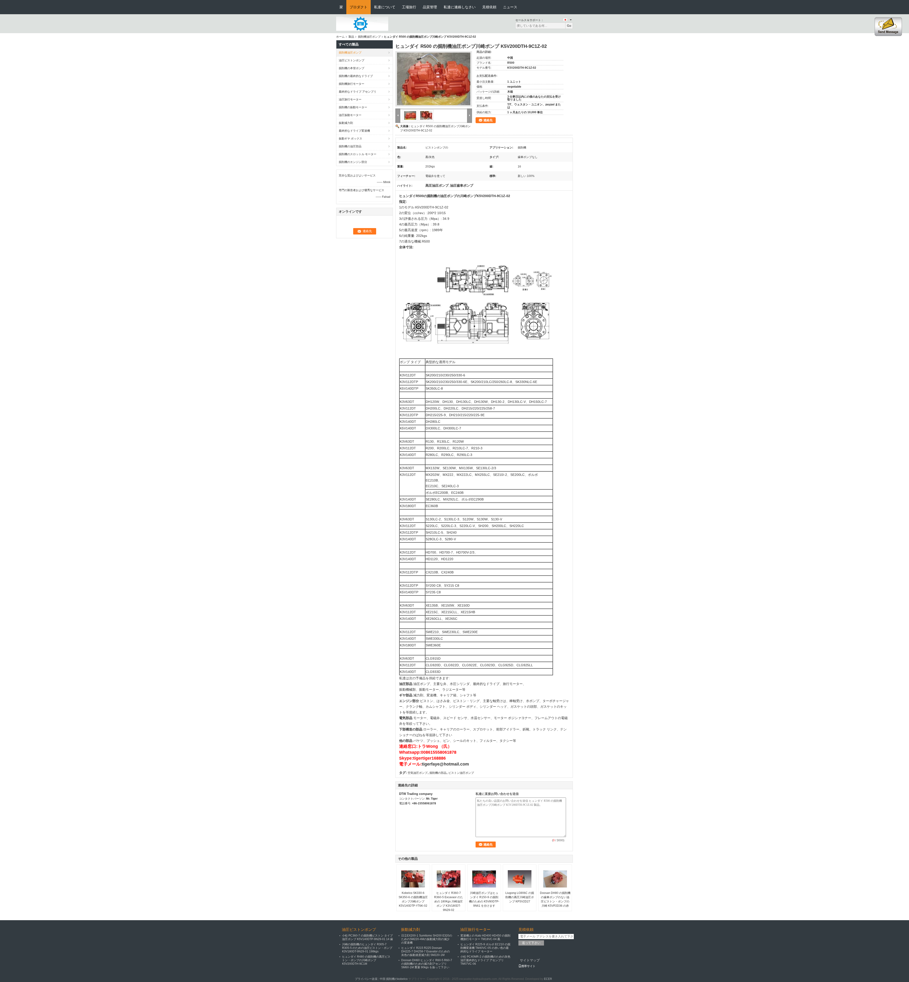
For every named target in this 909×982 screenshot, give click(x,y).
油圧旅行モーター (350, 99)
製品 (351, 36)
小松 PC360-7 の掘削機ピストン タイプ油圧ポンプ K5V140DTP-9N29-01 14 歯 (367, 937)
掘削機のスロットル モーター (357, 154)
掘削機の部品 (437, 773)
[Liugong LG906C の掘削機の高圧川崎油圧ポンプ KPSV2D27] (519, 879)
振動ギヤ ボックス (350, 138)
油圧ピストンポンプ (351, 60)
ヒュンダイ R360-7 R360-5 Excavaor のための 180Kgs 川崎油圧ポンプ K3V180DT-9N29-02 (448, 901)
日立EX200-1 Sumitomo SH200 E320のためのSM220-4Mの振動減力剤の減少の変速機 (426, 939)
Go (569, 25)
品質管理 (430, 7)
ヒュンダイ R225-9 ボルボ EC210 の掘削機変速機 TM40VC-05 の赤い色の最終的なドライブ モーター (485, 948)
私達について (384, 7)
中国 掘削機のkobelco (394, 979)
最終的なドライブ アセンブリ (357, 91)
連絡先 (488, 120)
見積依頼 (489, 7)
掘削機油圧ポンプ (369, 36)
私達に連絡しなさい (460, 7)
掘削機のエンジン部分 (353, 162)
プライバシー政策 (366, 979)
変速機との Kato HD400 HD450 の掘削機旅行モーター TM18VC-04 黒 (485, 937)
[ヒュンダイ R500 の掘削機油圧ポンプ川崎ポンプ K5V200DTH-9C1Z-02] (434, 79)
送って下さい (531, 943)
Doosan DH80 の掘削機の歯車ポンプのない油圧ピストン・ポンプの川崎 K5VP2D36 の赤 (555, 899)
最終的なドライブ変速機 (354, 130)
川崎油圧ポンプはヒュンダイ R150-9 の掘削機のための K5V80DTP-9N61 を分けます (484, 899)
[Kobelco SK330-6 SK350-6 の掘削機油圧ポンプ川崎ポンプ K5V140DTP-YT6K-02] (413, 879)
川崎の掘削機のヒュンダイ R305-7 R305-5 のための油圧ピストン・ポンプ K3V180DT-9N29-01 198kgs (367, 948)
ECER (548, 979)
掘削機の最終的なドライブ (356, 76)
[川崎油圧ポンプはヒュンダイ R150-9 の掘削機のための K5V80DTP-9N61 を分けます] (484, 879)
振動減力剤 (346, 123)
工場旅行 (409, 7)
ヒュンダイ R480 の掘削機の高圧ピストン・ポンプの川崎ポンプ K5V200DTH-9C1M (366, 960)
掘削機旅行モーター (351, 84)
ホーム (340, 36)
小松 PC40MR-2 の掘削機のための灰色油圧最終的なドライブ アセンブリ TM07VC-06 (485, 960)
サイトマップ (530, 960)
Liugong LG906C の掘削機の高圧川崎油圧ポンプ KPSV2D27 (519, 897)
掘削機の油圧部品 (350, 146)
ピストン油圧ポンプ (461, 773)
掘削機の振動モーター (353, 107)
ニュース (510, 7)
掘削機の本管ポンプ (351, 68)
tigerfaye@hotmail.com (445, 764)
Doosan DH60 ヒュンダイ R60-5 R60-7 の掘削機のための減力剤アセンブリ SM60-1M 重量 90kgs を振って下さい (426, 964)
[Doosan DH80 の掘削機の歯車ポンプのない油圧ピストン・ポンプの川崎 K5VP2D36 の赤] (555, 879)
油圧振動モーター (350, 115)
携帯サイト (528, 966)
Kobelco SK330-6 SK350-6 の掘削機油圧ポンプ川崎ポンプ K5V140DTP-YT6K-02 (413, 899)
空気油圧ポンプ (418, 773)
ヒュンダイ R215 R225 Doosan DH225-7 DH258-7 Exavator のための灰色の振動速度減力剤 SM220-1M (425, 951)
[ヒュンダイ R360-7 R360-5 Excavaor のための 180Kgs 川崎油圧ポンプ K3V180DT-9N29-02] (448, 879)
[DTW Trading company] (362, 23)
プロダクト (358, 7)
